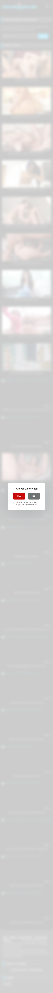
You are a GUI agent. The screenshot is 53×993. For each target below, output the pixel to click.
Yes (19, 496)
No (34, 496)
